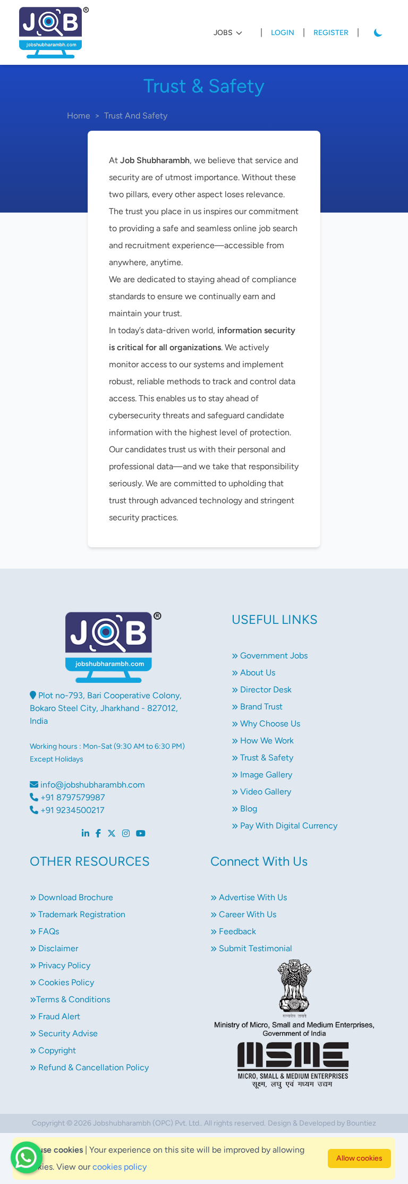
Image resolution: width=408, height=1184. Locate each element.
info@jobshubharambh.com (91, 785)
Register (330, 32)
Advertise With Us (252, 897)
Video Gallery (264, 791)
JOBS (223, 32)
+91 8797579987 (71, 797)
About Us (256, 672)
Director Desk (265, 689)
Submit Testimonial (254, 948)
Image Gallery (265, 774)
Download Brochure (74, 897)
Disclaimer (57, 948)
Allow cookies (359, 1158)
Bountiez (361, 1123)
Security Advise (67, 1033)
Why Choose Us (269, 723)
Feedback (236, 931)
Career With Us (246, 914)
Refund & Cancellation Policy (92, 1067)
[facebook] (98, 833)
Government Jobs (273, 655)
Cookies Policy (65, 982)
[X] (111, 833)
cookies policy (119, 1167)
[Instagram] (126, 833)
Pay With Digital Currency (287, 826)
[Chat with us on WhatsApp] (26, 1157)
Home (78, 116)
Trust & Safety (265, 757)
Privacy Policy (63, 965)
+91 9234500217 (71, 810)
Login (282, 32)
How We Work (266, 740)
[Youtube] (141, 833)
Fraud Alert (58, 1016)
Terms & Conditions (73, 999)
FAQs (47, 931)
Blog (247, 809)
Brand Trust (260, 706)
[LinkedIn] (85, 833)
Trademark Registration (80, 914)
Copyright (56, 1050)
